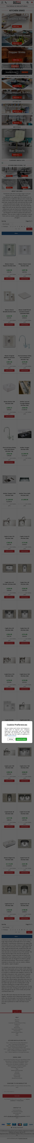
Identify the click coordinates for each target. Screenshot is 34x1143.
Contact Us (17, 1024)
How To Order (17, 1075)
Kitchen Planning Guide (17, 1070)
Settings (11, 739)
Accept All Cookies (21, 739)
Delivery (17, 1021)
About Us (17, 1020)
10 (24, 226)
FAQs (17, 1035)
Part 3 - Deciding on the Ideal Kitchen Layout (17, 1046)
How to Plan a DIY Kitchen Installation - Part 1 (17, 1062)
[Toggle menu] (2, 2)
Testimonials (17, 1076)
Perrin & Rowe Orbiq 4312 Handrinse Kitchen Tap (24, 357)
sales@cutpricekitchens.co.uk (14, 1116)
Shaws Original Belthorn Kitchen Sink (9, 357)
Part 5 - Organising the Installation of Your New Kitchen (17, 1049)
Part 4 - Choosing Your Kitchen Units (17, 1047)
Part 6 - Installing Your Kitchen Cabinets (17, 1050)
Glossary (17, 1072)
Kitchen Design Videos (17, 1032)
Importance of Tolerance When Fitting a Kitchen (17, 1061)
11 (27, 226)
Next (29, 229)
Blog (17, 1069)
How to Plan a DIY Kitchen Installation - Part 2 (17, 1064)
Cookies (17, 1026)
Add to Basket (9, 278)
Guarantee (17, 1073)
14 (18, 229)
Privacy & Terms (12, 735)
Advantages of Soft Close (17, 1067)
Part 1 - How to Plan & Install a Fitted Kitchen (17, 1043)
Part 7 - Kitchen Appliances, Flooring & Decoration (17, 1052)
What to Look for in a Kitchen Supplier (17, 1066)
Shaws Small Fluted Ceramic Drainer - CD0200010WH (25, 311)
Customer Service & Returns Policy (17, 1023)
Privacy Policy (17, 1030)
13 (16, 229)
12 (30, 226)
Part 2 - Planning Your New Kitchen (17, 1044)
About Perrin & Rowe (17, 1078)
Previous (5, 226)
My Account (17, 1027)
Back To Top (17, 1012)
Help (17, 1033)
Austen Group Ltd (23, 1138)
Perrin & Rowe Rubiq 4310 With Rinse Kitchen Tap (9, 449)
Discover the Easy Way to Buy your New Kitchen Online (17, 1059)
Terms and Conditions (17, 1029)
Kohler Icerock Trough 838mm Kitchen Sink (25, 403)
